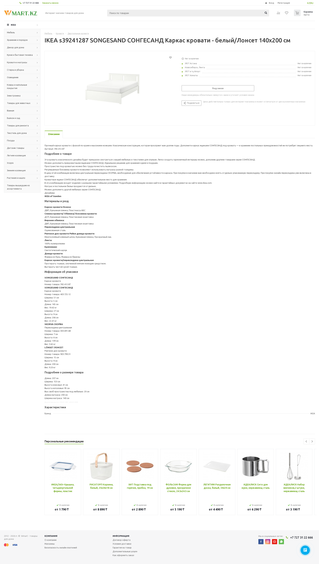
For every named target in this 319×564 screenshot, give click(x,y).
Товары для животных (18, 103)
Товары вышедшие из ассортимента (18, 187)
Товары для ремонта (18, 125)
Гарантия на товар (122, 547)
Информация (121, 536)
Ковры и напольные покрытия (17, 86)
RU (312, 3)
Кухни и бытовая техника (20, 55)
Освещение (12, 77)
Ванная (10, 110)
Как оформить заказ (123, 555)
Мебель (11, 32)
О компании (50, 540)
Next (312, 441)
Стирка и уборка (15, 70)
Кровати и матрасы (17, 62)
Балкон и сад (13, 118)
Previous (306, 441)
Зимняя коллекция (16, 170)
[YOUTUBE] (274, 541)
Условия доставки (122, 544)
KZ (308, 3)
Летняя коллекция (16, 155)
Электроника (13, 95)
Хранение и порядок (17, 40)
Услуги (10, 163)
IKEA (13, 25)
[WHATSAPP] (281, 541)
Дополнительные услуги (125, 551)
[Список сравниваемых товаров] (278, 14)
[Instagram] (267, 541)
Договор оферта (121, 540)
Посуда (10, 140)
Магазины (50, 544)
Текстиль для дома (17, 133)
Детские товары (15, 148)
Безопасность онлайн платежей (61, 547)
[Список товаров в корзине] (303, 15)
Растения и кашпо (16, 178)
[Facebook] (261, 541)
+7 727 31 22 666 (31, 3)
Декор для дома (15, 47)
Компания (51, 536)
